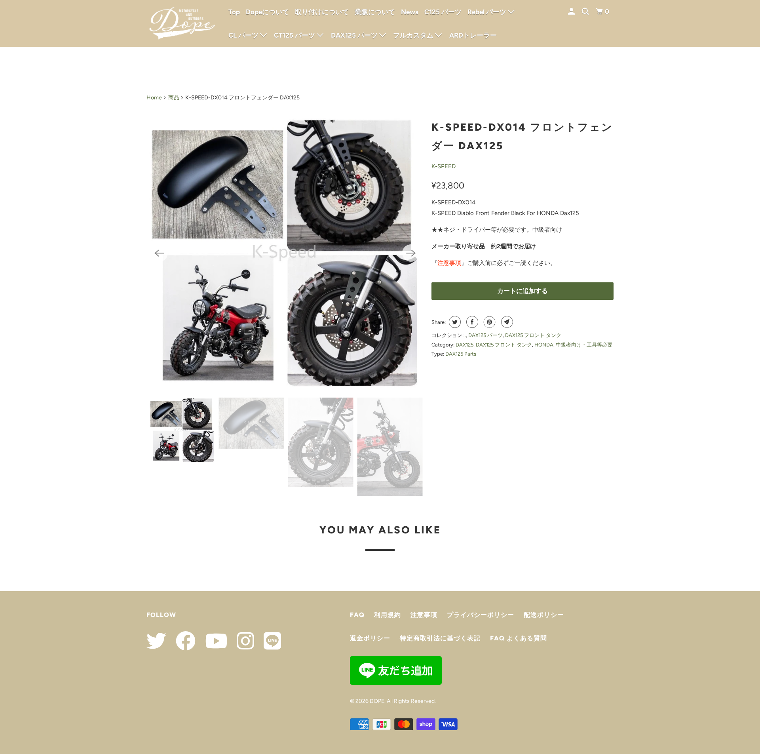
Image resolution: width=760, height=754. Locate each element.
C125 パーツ (443, 12)
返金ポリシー (370, 638)
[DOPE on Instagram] (241, 641)
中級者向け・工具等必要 (584, 345)
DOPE (377, 701)
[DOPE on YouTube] (212, 641)
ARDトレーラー (473, 35)
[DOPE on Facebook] (182, 641)
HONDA (543, 345)
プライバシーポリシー (480, 615)
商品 (173, 97)
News (409, 12)
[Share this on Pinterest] (489, 322)
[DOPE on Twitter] (156, 641)
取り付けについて (322, 12)
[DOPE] (182, 23)
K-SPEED (443, 166)
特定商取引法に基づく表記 (440, 638)
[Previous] (159, 253)
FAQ (357, 615)
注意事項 (449, 263)
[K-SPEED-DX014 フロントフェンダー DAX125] (285, 253)
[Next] (411, 253)
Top (234, 12)
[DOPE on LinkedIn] (268, 641)
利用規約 (387, 615)
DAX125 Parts (460, 354)
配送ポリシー (544, 615)
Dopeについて (267, 12)
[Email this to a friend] (506, 322)
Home (154, 97)
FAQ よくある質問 (518, 638)
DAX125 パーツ (485, 335)
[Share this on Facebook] (471, 322)
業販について (375, 12)
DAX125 (464, 345)
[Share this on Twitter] (454, 322)
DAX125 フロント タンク (533, 335)
